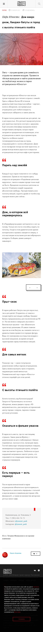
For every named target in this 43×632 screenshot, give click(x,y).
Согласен (21, 619)
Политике (17, 612)
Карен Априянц (16, 553)
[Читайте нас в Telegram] (39, 570)
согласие (36, 587)
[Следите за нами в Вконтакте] (35, 570)
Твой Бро (21, 4)
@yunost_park (21, 521)
